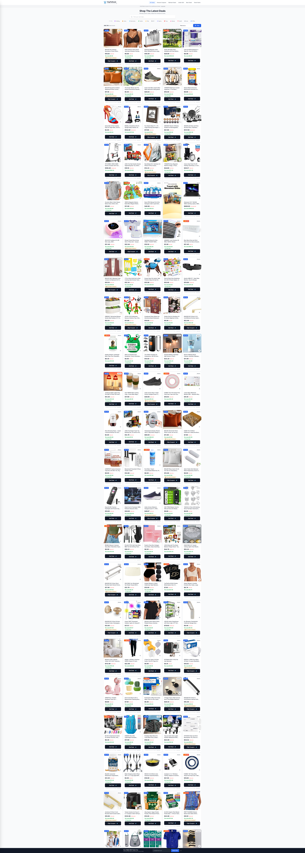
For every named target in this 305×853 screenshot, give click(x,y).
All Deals (152, 2)
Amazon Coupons (161, 2)
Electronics (132, 21)
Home (125, 21)
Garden (141, 21)
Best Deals (189, 2)
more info (163, 6)
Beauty (173, 21)
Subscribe (175, 850)
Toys (167, 21)
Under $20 (181, 2)
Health (180, 21)
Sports (160, 21)
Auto (187, 21)
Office (193, 21)
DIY (153, 21)
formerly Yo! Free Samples (111, 3)
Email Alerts (197, 2)
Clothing (118, 21)
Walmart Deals (172, 2)
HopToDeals (111, 2)
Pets (148, 21)
